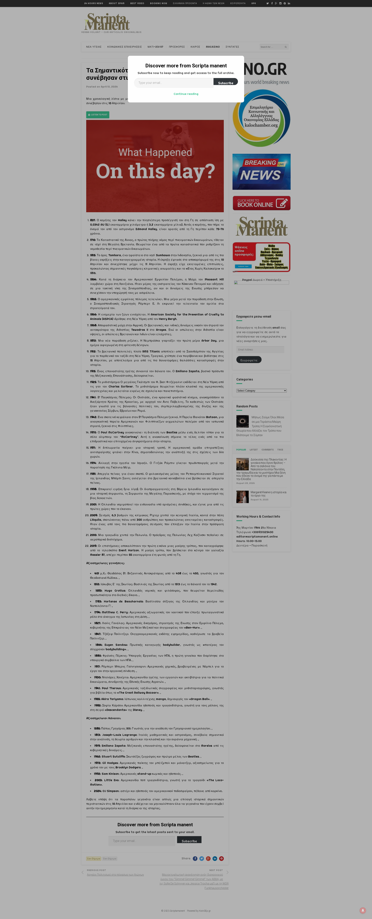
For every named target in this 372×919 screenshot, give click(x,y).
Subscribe (225, 83)
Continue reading (186, 94)
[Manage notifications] (363, 910)
